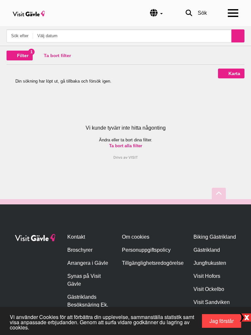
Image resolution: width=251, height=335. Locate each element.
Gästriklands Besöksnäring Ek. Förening (87, 304)
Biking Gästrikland (214, 237)
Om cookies (135, 237)
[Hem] (29, 13)
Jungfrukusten (209, 263)
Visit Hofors (206, 276)
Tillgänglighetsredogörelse (153, 263)
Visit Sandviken (211, 302)
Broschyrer (79, 250)
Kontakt (76, 237)
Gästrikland (206, 250)
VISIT (133, 157)
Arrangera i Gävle (87, 263)
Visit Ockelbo (208, 289)
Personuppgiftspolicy (146, 250)
